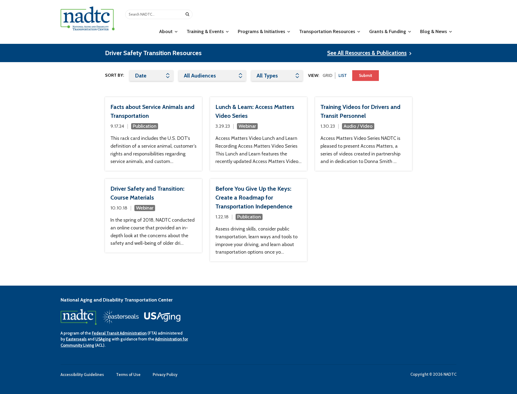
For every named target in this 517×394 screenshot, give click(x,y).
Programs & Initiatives (262, 31)
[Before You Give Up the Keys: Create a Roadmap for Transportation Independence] (258, 220)
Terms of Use (128, 374)
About (166, 31)
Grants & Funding (388, 31)
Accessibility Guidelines (82, 374)
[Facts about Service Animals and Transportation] (153, 134)
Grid (327, 75)
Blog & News (434, 31)
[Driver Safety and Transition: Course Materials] (153, 216)
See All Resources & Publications (367, 52)
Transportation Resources (327, 31)
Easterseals (76, 339)
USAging (103, 339)
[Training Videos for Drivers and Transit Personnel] (363, 134)
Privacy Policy (165, 374)
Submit (365, 75)
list (342, 75)
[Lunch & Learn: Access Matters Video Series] (258, 134)
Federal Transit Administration (119, 333)
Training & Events (206, 31)
